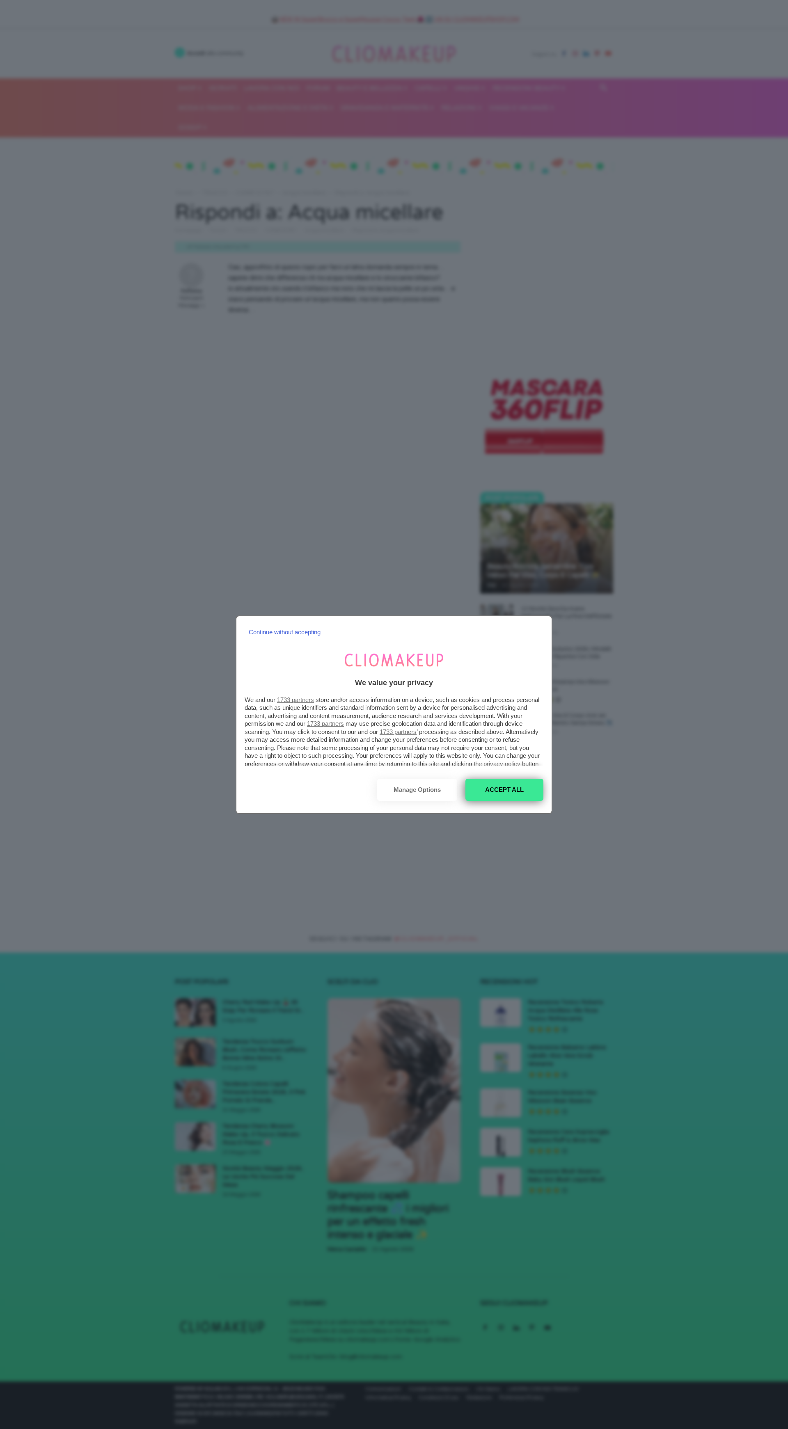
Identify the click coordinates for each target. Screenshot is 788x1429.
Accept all (504, 789)
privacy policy (501, 763)
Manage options (417, 789)
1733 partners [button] (295, 699)
